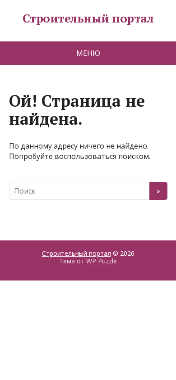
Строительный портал (88, 18)
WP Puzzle (101, 261)
